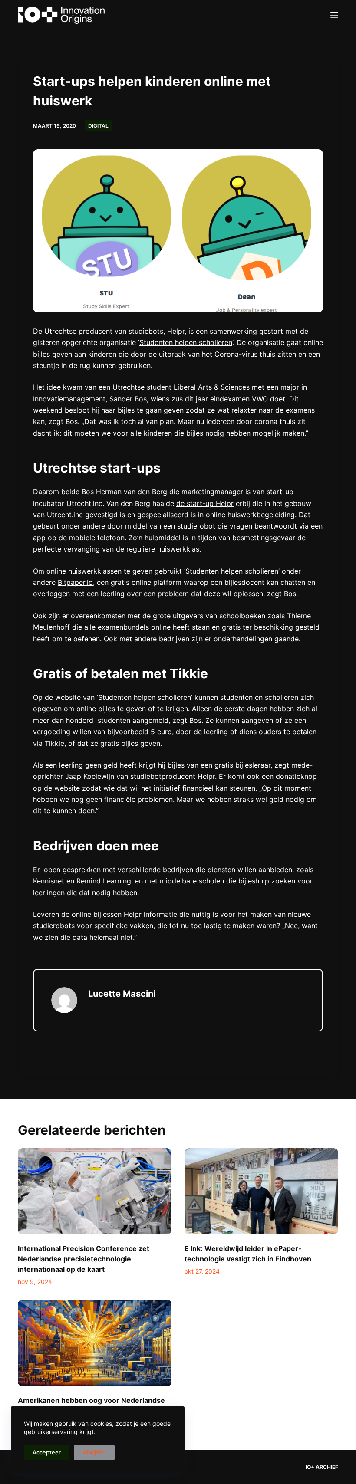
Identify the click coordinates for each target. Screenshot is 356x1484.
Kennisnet (48, 881)
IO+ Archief (322, 1467)
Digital (98, 125)
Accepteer (47, 1452)
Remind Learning (103, 881)
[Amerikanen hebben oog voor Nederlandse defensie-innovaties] (94, 1343)
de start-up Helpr (205, 503)
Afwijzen (94, 1452)
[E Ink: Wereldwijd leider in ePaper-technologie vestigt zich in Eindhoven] (261, 1191)
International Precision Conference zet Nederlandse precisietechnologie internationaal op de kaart (83, 1259)
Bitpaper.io (75, 582)
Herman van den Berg (131, 491)
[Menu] (334, 15)
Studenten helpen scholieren (185, 342)
